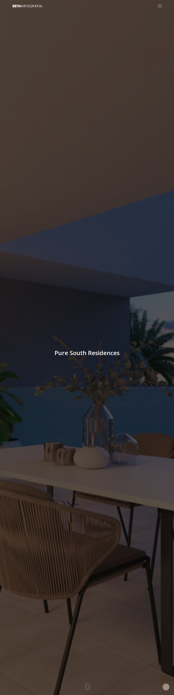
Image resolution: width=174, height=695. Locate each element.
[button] (160, 5)
